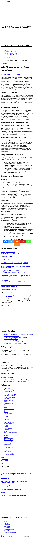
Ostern (5, 431)
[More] (17, 244)
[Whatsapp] (28, 241)
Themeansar (4, 519)
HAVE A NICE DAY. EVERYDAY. (16, 27)
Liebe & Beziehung (9, 425)
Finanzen (6, 406)
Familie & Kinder (8, 403)
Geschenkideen (8, 413)
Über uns (6, 523)
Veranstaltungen (8, 444)
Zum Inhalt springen (6, 1)
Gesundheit (4, 63)
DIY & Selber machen (10, 394)
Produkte (6, 530)
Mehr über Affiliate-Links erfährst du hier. (20, 381)
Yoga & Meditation (9, 454)
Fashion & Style (8, 404)
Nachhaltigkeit (8, 428)
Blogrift (23, 517)
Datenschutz (7, 527)
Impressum (7, 526)
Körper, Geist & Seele (17, 281)
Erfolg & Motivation (9, 397)
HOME (6, 49)
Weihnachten (7, 445)
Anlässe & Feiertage (9, 390)
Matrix (2, 463)
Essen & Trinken (5, 263)
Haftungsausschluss (9, 529)
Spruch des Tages (8, 438)
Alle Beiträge (5, 460)
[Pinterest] (23, 241)
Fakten (6, 401)
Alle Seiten (5, 459)
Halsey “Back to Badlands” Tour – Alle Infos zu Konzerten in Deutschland (16, 338)
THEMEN (7, 50)
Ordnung (6, 429)
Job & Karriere (8, 420)
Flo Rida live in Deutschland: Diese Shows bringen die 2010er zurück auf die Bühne (18, 335)
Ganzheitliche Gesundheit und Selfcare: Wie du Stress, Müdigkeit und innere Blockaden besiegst (16, 276)
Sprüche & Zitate (8, 440)
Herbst (5, 417)
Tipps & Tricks (24, 263)
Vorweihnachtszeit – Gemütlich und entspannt (16, 342)
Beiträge (12, 263)
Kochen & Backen (9, 422)
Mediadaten (7, 524)
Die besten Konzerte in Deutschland (13, 340)
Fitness (6, 407)
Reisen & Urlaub (8, 434)
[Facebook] (5, 241)
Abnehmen (7, 388)
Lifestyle (6, 426)
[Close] (1, 535)
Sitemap (3, 457)
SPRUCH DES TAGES (10, 51)
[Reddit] (17, 241)
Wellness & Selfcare (17, 272)
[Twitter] (11, 241)
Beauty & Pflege (8, 391)
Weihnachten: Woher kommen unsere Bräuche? (16, 343)
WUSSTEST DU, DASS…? (11, 53)
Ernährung (6, 398)
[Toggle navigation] (1, 30)
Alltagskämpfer (7, 74)
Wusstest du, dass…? (9, 453)
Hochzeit (6, 419)
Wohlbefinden (26, 272)
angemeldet (9, 296)
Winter (5, 450)
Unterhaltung (7, 443)
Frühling (6, 410)
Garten (6, 412)
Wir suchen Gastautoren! (10, 532)
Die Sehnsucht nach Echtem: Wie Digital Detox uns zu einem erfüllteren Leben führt (16, 285)
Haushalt (6, 416)
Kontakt (6, 521)
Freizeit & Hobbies (9, 409)
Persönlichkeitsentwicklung (11, 432)
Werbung (6, 448)
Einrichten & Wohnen (9, 395)
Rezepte (6, 435)
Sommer (6, 437)
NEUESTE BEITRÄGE (10, 54)
